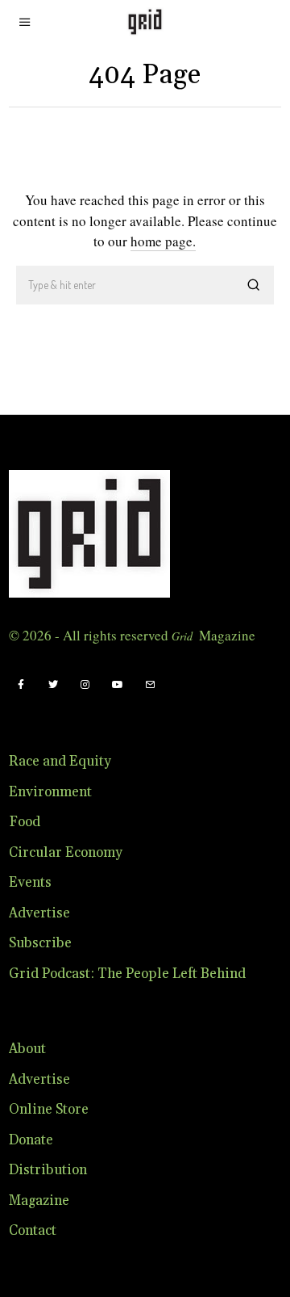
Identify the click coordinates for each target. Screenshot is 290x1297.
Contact (32, 1231)
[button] (254, 285)
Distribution (48, 1170)
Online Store (49, 1110)
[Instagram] (85, 685)
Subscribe (40, 943)
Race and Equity (60, 761)
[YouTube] (118, 685)
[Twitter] (53, 685)
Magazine (39, 1201)
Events (30, 883)
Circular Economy (65, 853)
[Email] (150, 685)
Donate (31, 1140)
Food (24, 822)
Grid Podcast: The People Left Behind (127, 974)
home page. (163, 241)
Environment (50, 792)
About (27, 1049)
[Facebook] (21, 685)
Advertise (39, 913)
